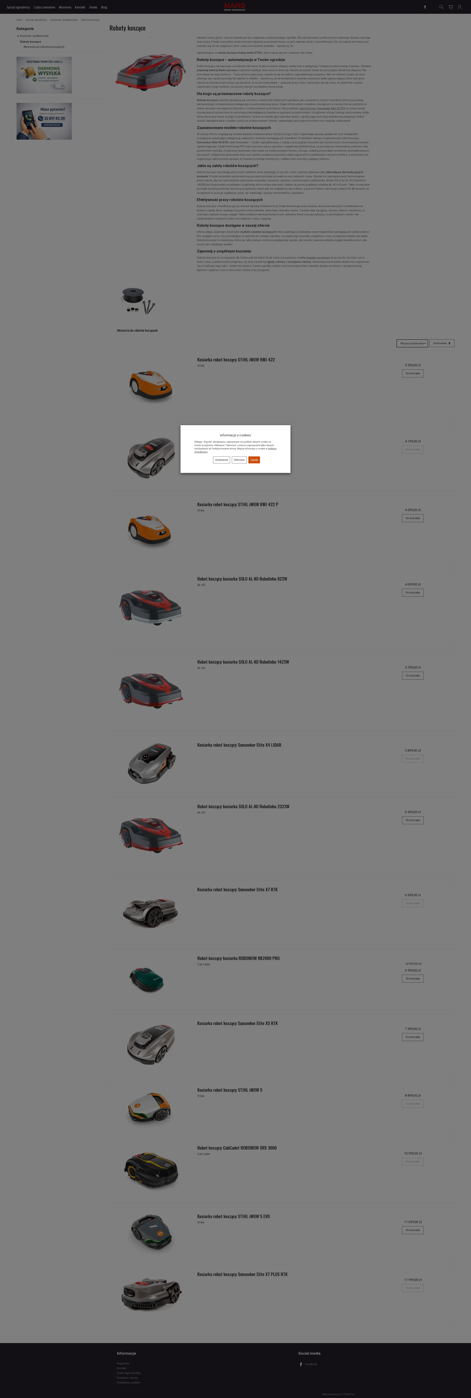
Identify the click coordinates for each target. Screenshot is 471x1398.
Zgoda (254, 459)
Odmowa (239, 459)
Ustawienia (221, 459)
